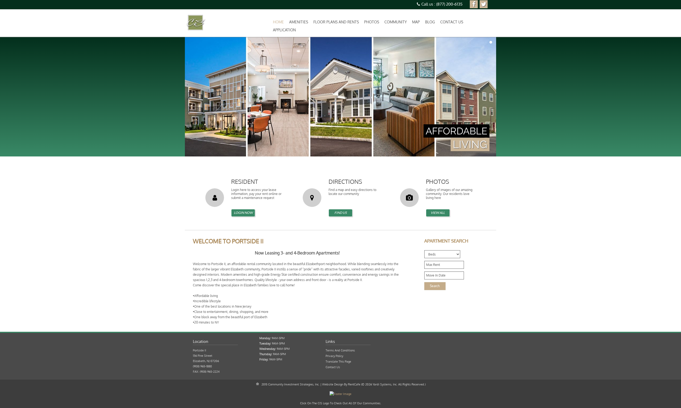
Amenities (298, 22)
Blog (430, 22)
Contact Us (451, 22)
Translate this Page (338, 361)
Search (435, 286)
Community (395, 22)
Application (284, 30)
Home (278, 22)
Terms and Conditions (340, 350)
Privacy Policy (334, 356)
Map (416, 22)
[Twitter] (484, 4)
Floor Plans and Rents (336, 22)
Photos (371, 22)
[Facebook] (474, 4)
